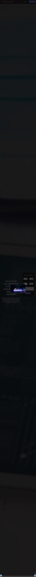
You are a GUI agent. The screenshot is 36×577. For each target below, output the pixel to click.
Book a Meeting (18, 290)
